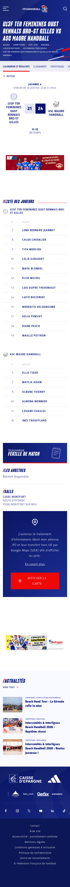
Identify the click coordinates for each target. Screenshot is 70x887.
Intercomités (41, 740)
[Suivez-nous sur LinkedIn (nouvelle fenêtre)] (52, 810)
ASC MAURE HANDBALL (56, 113)
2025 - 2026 (33, 45)
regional (45, 45)
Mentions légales (35, 842)
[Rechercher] (65, 9)
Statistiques (57, 66)
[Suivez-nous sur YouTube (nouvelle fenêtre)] (40, 810)
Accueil (6, 45)
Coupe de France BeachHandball (49, 698)
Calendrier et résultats (16, 66)
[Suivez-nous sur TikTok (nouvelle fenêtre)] (64, 810)
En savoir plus (35, 564)
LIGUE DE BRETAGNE (11, 48)
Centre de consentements (35, 858)
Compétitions (19, 45)
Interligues (41, 719)
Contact (35, 825)
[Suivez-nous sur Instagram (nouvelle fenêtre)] (17, 810)
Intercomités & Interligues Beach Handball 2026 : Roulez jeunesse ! (45, 748)
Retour (11, 76)
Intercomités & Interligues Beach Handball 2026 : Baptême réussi (42, 727)
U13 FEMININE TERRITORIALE (35, 48)
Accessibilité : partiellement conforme (35, 836)
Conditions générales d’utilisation (35, 847)
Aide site (35, 831)
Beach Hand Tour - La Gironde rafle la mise (44, 704)
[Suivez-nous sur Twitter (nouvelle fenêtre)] (29, 810)
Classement (40, 66)
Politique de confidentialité (35, 852)
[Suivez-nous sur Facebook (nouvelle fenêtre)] (5, 810)
